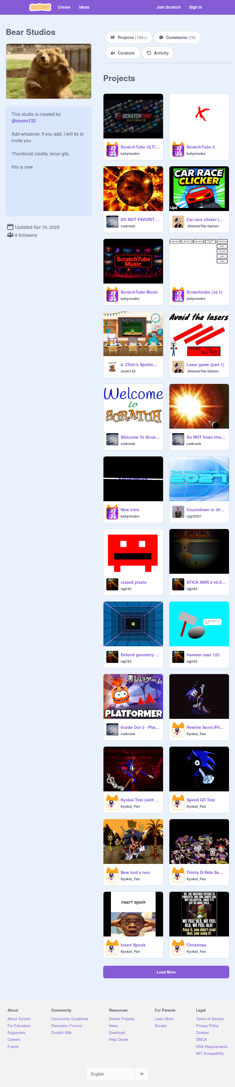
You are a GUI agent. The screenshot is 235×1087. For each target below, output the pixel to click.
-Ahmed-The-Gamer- (203, 226)
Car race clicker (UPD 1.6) (206, 219)
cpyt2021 (194, 516)
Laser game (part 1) (205, 364)
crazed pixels (133, 582)
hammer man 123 (203, 654)
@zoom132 (23, 120)
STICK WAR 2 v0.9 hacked (206, 582)
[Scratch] (40, 7)
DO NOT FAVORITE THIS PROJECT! (140, 219)
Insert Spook (133, 945)
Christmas (196, 945)
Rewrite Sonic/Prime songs (206, 727)
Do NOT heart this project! (206, 437)
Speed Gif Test (201, 800)
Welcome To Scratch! (140, 437)
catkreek (128, 226)
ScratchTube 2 (201, 147)
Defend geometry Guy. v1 (140, 654)
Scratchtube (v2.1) (204, 292)
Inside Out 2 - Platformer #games (140, 727)
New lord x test (135, 872)
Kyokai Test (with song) (140, 800)
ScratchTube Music (139, 292)
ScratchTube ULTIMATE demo (140, 147)
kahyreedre (130, 153)
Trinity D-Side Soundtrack (206, 872)
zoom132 (128, 371)
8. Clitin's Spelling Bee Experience (140, 364)
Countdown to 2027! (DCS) (206, 509)
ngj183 (126, 588)
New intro (130, 509)
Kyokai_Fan (196, 733)
